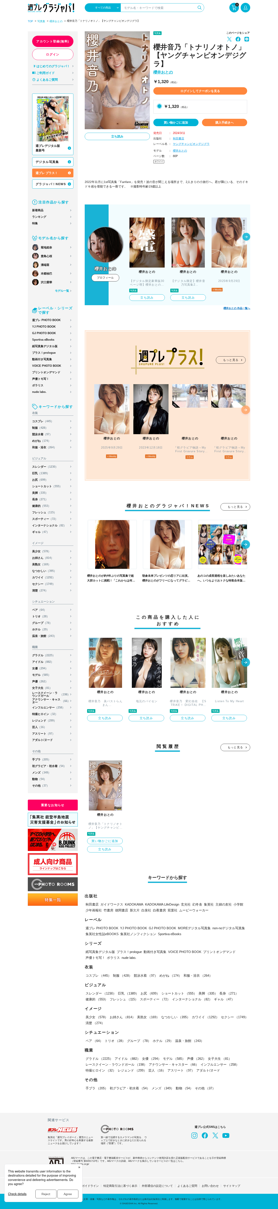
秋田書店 (178, 138)
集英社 (209, 904)
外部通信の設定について (157, 1185)
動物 (39, 779)
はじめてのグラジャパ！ (53, 66)
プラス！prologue (44, 352)
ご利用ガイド (45, 73)
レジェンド (44, 720)
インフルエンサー (48, 707)
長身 (40, 499)
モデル (41, 675)
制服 (40, 427)
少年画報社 (94, 910)
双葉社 (172, 910)
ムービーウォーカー (193, 910)
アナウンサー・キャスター (51, 701)
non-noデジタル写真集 (228, 928)
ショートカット (47, 486)
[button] (246, 237)
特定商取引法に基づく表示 (120, 1185)
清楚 (40, 590)
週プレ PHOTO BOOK (46, 320)
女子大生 (42, 688)
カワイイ (43, 577)
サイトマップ (231, 1185)
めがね (41, 440)
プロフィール (105, 277)
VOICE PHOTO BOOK (46, 365)
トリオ (40, 616)
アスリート (43, 733)
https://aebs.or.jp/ (80, 1164)
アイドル (43, 661)
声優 (40, 681)
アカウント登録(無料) (52, 41)
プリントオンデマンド (46, 372)
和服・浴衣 (44, 447)
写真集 (41, 21)
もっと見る (231, 360)
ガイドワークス (111, 904)
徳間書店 (121, 910)
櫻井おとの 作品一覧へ (236, 308)
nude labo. (39, 392)
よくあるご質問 (47, 79)
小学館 (238, 904)
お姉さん (43, 557)
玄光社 (186, 904)
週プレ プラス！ (47, 173)
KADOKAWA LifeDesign (162, 904)
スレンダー (45, 466)
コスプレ (43, 421)
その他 (40, 785)
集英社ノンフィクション (138, 934)
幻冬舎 (197, 904)
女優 (40, 668)
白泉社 (146, 910)
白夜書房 (159, 910)
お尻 (40, 479)
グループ (42, 623)
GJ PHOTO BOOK (44, 333)
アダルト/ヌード (42, 740)
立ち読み (117, 136)
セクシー (43, 584)
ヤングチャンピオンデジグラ (191, 144)
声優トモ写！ (40, 378)
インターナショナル (49, 525)
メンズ (41, 772)
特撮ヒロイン (45, 714)
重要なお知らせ (53, 805)
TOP (30, 21)
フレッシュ (44, 512)
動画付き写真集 (42, 359)
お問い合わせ (210, 1185)
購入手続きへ (224, 122)
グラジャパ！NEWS (51, 184)
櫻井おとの (56, 21)
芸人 (39, 727)
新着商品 (37, 210)
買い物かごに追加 (176, 122)
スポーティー (45, 519)
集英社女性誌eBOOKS (102, 934)
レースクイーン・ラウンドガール (51, 694)
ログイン (53, 54)
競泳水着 (42, 434)
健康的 (41, 505)
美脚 (40, 492)
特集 (35, 223)
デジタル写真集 (47, 162)
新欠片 (135, 910)
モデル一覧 (62, 290)
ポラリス (37, 385)
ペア (39, 609)
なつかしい (44, 571)
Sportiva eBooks (43, 339)
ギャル (40, 532)
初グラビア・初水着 (49, 766)
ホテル (40, 629)
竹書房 (108, 910)
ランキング (39, 216)
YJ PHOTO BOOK (44, 326)
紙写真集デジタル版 (45, 346)
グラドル (43, 655)
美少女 (41, 551)
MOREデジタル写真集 (194, 928)
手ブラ (41, 759)
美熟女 (41, 564)
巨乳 (41, 473)
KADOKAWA (134, 904)
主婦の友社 (223, 904)
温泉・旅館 (44, 636)
